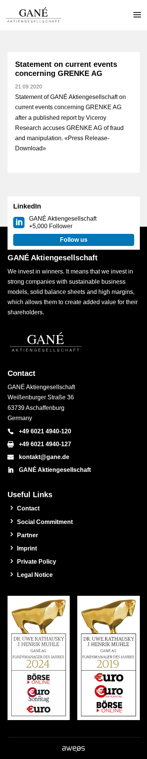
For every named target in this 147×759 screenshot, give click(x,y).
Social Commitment (45, 522)
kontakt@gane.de (44, 457)
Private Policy (36, 561)
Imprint (27, 548)
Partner (27, 535)
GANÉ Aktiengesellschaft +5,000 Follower (62, 222)
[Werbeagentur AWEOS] (73, 750)
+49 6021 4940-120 (45, 431)
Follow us (73, 240)
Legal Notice (35, 575)
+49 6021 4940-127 (45, 444)
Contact (28, 508)
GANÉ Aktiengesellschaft (55, 470)
